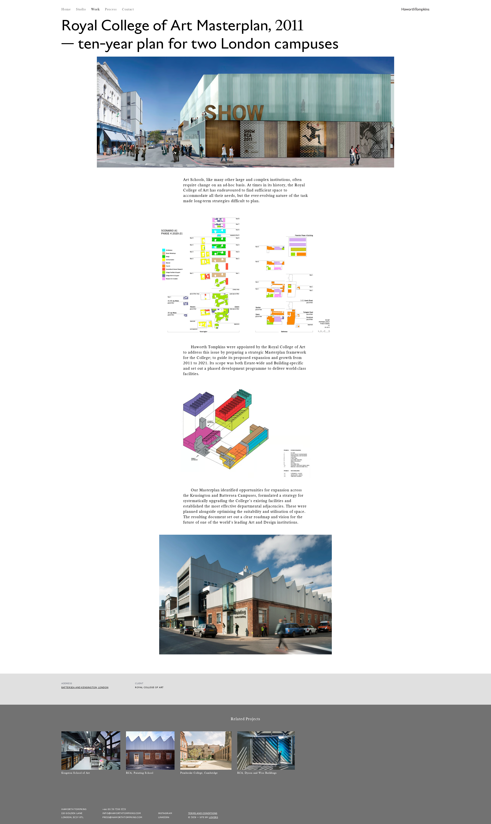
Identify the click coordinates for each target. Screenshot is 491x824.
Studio (81, 9)
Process (111, 9)
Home (66, 9)
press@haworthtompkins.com (122, 817)
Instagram (165, 813)
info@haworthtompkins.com (121, 813)
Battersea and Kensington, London (84, 687)
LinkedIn (163, 817)
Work (96, 9)
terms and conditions (202, 813)
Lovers (213, 817)
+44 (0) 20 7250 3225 (114, 809)
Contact (128, 9)
